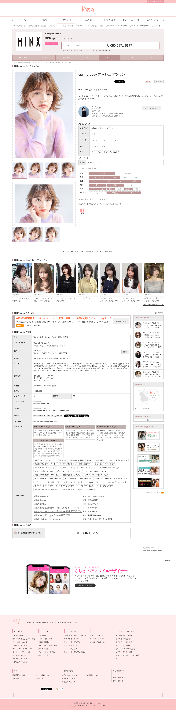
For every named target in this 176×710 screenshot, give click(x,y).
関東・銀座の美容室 (90, 508)
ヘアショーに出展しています (116, 460)
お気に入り (159, 81)
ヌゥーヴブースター (19, 659)
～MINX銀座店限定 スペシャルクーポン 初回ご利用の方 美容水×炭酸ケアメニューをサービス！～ (63, 318)
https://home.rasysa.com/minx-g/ (152, 550)
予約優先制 (62, 460)
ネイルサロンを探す (123, 639)
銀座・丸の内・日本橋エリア (73, 26)
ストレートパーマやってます (61, 464)
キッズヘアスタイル (97, 639)
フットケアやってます (105, 486)
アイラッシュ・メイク (131, 20)
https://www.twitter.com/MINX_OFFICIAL (48, 416)
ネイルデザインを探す (124, 635)
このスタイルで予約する (92, 252)
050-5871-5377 (120, 45)
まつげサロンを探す (123, 645)
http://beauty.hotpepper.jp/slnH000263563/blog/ (51, 410)
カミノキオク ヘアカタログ (22, 649)
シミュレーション (71, 252)
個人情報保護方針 (119, 677)
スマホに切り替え (142, 409)
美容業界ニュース (68, 682)
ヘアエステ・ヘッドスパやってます (48, 482)
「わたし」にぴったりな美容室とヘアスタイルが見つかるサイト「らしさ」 (53, 623)
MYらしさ (39, 678)
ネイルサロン (88, 20)
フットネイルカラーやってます (114, 482)
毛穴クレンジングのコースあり (69, 471)
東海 (50, 639)
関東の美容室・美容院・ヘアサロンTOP (44, 26)
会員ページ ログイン (69, 678)
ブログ (152, 58)
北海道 (41, 642)
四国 (45, 645)
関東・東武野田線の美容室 (93, 515)
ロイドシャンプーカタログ (22, 652)
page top (168, 560)
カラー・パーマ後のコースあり (95, 471)
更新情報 (15, 678)
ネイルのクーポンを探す (125, 642)
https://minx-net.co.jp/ (41, 403)
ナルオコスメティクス (20, 645)
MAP (125, 352)
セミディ (67, 645)
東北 (47, 642)
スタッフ (88, 58)
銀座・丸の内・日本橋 (48, 337)
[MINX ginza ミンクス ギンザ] (29, 41)
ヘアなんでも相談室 (19, 662)
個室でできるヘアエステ (71, 475)
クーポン (66, 58)
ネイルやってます (93, 482)
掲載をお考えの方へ (69, 675)
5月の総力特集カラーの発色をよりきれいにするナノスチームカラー (23, 638)
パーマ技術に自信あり (83, 464)
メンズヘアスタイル (97, 642)
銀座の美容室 (63, 337)
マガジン (23, 20)
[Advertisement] (88, 604)
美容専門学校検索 (19, 675)
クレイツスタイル (19, 655)
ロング (74, 645)
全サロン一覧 (43, 655)
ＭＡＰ (131, 58)
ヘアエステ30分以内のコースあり (96, 475)
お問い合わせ (117, 681)
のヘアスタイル (153, 305)
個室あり (90, 460)
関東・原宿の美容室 (90, 500)
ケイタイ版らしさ (42, 675)
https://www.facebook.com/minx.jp (45, 421)
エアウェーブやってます (66, 468)
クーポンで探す (44, 649)
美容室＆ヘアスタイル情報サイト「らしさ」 (88, 703)
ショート (67, 642)
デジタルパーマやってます (44, 468)
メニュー (45, 58)
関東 (40, 639)
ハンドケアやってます (85, 486)
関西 (45, 639)
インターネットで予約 (46, 652)
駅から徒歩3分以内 (76, 460)
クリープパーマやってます (105, 464)
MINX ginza (58, 38)
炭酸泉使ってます (120, 479)
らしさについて (118, 671)
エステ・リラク (153, 20)
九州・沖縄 (53, 645)
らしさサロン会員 (155, 1)
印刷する (110, 252)
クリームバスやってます (88, 468)
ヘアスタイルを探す (71, 639)
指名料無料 (91, 489)
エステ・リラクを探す (124, 652)
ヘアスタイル (66, 20)
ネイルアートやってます (44, 486)
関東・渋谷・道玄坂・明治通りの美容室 (97, 519)
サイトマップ (117, 674)
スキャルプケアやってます (74, 482)
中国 (40, 645)
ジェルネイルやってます (65, 486)
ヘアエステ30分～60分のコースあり (48, 479)
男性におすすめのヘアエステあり (47, 475)
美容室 (44, 20)
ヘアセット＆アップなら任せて (72, 489)
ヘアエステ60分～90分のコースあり (78, 479)
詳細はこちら (121, 321)
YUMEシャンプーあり (103, 479)
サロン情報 (23, 58)
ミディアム (76, 642)
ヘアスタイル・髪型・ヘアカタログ (101, 26)
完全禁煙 (99, 460)
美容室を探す (43, 635)
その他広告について (92, 675)
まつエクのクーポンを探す (126, 649)
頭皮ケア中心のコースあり (44, 471)
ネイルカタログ (109, 20)
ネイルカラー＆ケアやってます (46, 489)
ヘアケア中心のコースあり (110, 468)
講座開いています (41, 464)
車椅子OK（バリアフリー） (45, 460)
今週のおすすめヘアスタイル (75, 635)
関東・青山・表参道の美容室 (93, 496)
